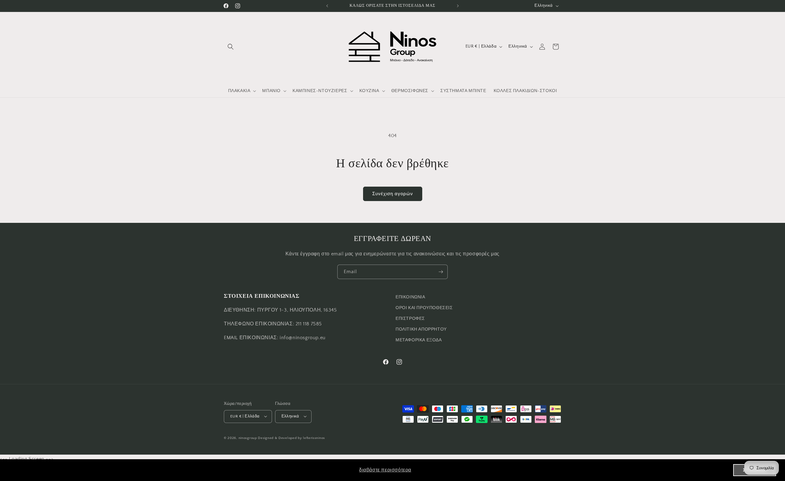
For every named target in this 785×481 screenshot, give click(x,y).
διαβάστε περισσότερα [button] (385, 469)
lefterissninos (314, 438)
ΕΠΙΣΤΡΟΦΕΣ (410, 318)
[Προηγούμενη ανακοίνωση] (327, 6)
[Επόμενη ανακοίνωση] (458, 6)
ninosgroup (248, 438)
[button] (230, 46)
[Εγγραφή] (440, 272)
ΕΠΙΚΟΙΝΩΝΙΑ (410, 297)
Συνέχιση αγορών (392, 193)
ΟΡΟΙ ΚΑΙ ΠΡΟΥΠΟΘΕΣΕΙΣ (424, 307)
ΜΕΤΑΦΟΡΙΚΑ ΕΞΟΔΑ (419, 340)
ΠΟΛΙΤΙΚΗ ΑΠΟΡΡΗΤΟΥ (421, 329)
